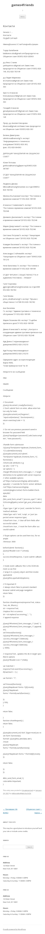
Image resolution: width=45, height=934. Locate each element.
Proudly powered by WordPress (14, 929)
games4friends (22, 5)
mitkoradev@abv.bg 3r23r (21, 793)
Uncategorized (27, 790)
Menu (22, 17)
